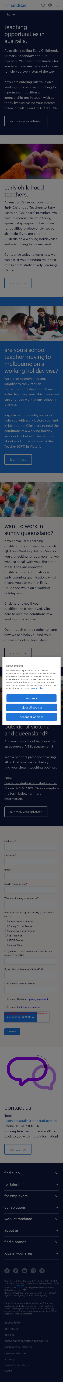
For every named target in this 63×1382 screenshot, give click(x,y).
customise (31, 697)
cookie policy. (37, 688)
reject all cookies (31, 707)
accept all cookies (31, 716)
